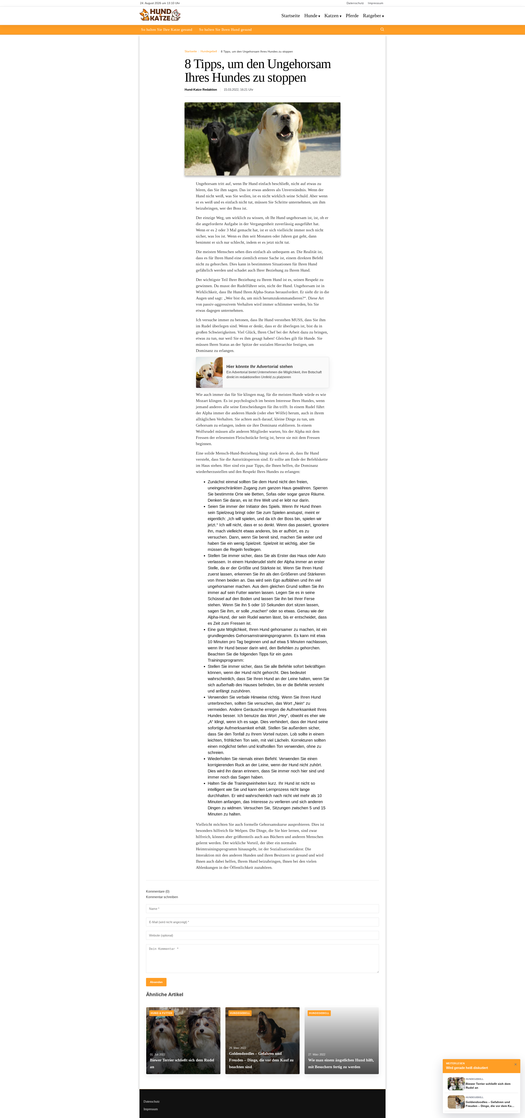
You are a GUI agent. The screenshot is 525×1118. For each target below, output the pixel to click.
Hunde (310, 15)
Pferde (352, 15)
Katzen (331, 15)
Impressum (375, 3)
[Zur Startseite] (160, 20)
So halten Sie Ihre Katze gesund (166, 29)
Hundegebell (209, 51)
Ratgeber (372, 15)
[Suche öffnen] (382, 30)
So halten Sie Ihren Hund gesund (225, 29)
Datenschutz (355, 3)
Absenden (156, 982)
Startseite (290, 15)
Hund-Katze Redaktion (201, 89)
